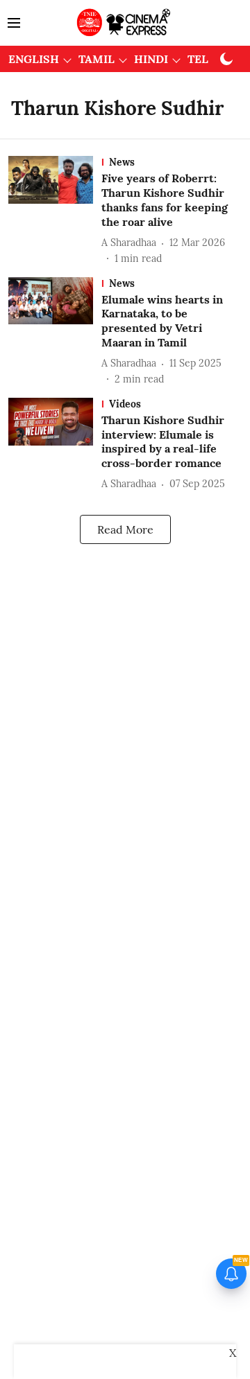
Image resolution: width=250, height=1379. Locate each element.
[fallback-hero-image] (54, 210)
